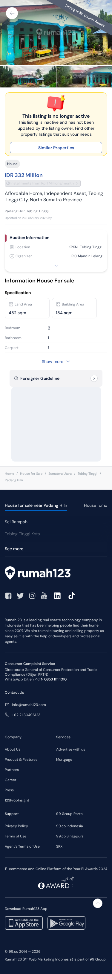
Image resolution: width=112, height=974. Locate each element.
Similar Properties (56, 147)
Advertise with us (70, 749)
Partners (12, 769)
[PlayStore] (66, 923)
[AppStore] (24, 923)
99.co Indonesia (69, 826)
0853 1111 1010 (55, 679)
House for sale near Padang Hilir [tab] (36, 505)
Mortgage (64, 759)
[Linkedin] (57, 596)
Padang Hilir (14, 480)
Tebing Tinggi (87, 473)
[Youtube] (44, 595)
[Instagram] (32, 595)
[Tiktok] (71, 596)
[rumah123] (56, 573)
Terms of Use (15, 836)
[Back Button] (12, 13)
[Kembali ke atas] (97, 903)
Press (9, 790)
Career (10, 780)
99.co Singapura (70, 836)
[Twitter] (20, 595)
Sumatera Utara (60, 473)
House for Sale (31, 473)
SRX (59, 846)
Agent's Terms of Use (22, 846)
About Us (12, 749)
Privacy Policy (16, 826)
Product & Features (21, 759)
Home (9, 473)
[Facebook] (8, 595)
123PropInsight (17, 800)
